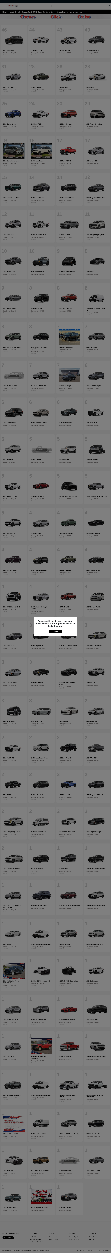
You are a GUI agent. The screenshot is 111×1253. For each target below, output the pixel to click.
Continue (55, 631)
